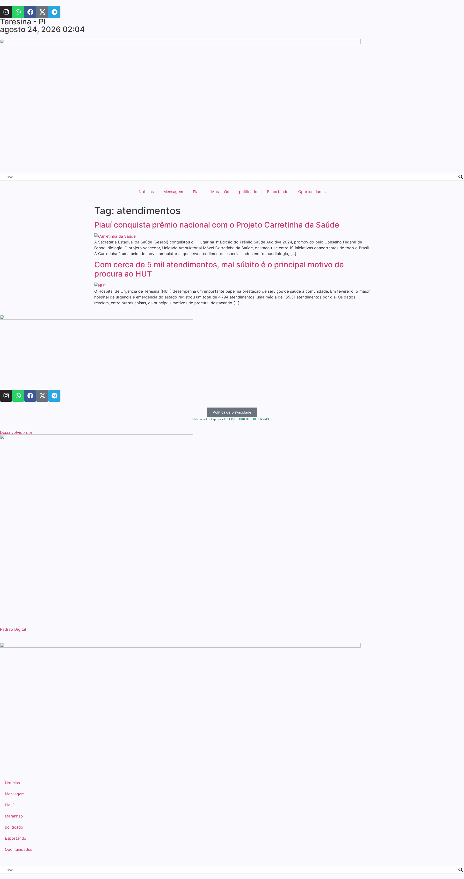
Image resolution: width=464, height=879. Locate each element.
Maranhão (220, 191)
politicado (248, 191)
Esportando (278, 191)
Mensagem (173, 191)
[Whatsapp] (18, 12)
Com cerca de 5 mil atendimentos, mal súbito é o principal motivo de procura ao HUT (219, 269)
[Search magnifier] (460, 176)
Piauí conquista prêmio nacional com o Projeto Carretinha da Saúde (216, 224)
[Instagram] (6, 12)
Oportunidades (312, 191)
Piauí (197, 191)
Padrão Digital (13, 629)
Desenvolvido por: (16, 432)
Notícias (146, 191)
